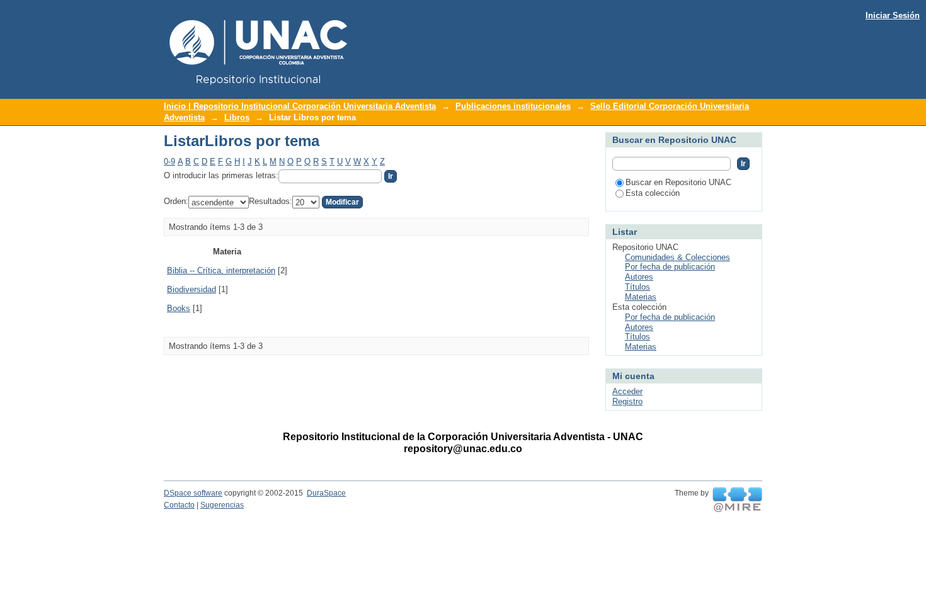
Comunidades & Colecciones (677, 257)
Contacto (179, 505)
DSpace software (193, 493)
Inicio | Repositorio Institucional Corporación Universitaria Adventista (300, 106)
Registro (627, 401)
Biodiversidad (191, 289)
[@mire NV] (737, 500)
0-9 (169, 161)
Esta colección (653, 193)
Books (178, 308)
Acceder (627, 391)
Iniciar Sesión (893, 15)
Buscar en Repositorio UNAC (678, 182)
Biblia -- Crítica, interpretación (221, 270)
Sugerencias (222, 505)
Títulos (637, 287)
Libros (236, 117)
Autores (639, 276)
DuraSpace (326, 493)
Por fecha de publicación (670, 266)
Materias (640, 297)
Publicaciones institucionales (513, 106)
